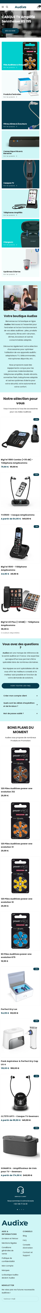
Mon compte (7, 1265)
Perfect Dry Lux (9, 1009)
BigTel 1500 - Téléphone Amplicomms (14, 568)
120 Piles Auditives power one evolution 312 (16, 790)
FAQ (25, 1240)
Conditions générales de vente (7, 1250)
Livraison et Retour (10, 1238)
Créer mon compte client (15, 695)
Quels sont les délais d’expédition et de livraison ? (19, 704)
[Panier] (38, 7)
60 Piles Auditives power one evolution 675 (16, 956)
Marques (5, 1270)
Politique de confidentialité (8, 1260)
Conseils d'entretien (28, 1246)
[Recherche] (7, 7)
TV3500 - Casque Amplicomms (18, 514)
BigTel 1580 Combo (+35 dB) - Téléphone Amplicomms (17, 461)
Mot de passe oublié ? (13, 713)
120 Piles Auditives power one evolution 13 (16, 845)
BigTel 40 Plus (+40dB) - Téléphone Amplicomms (20, 624)
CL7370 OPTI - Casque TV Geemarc (20, 1116)
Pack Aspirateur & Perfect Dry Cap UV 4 (19, 1063)
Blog (25, 1235)
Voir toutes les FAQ (20, 686)
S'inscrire (20, 1305)
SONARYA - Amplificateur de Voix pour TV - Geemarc (19, 1170)
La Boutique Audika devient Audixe (10, 1276)
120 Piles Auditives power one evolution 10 (16, 900)
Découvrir (10, 31)
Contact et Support (28, 1254)
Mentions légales (9, 1243)
